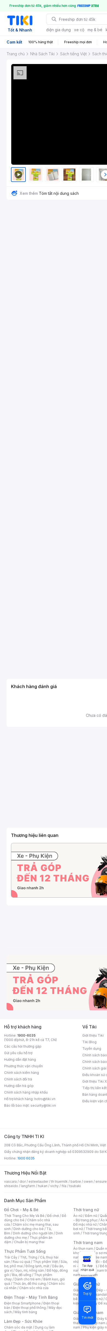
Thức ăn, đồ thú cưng (29, 1283)
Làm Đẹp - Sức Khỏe (23, 1321)
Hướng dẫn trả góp (19, 1086)
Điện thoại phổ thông (29, 1308)
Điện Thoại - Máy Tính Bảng (31, 1297)
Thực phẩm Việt (45, 1262)
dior (22, 1181)
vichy (54, 1186)
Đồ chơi (53, 1216)
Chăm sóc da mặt (18, 1327)
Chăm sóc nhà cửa (34, 1288)
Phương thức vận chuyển (23, 1066)
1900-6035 (26, 1035)
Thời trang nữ (86, 1209)
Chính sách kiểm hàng (21, 1073)
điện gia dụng (58, 29)
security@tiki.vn (43, 1105)
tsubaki (75, 1186)
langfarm (28, 1186)
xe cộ (79, 29)
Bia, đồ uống (21, 1275)
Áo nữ (77, 1216)
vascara (10, 1181)
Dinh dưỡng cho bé (28, 1229)
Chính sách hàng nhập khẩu (26, 1092)
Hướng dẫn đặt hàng (20, 1059)
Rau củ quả (21, 1262)
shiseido (11, 1186)
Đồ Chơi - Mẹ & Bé (21, 1209)
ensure (101, 1181)
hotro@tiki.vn (44, 1099)
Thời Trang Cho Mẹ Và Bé (24, 1216)
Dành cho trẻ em (28, 1279)
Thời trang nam (87, 1242)
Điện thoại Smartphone (22, 1303)
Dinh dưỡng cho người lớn (33, 1233)
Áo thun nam (83, 1248)
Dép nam (98, 1323)
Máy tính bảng (26, 1312)
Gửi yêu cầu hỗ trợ (18, 1053)
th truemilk (59, 1181)
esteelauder (38, 1181)
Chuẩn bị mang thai (29, 1242)
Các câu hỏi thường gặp (22, 1046)
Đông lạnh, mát (37, 1266)
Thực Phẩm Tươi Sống (25, 1251)
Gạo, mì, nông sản (29, 1270)
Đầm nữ (91, 1216)
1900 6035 (26, 1158)
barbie (76, 1181)
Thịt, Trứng (28, 1257)
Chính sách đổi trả (18, 1079)
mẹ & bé (95, 29)
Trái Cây (10, 1257)
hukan (42, 1186)
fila (63, 1186)
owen (88, 1181)
